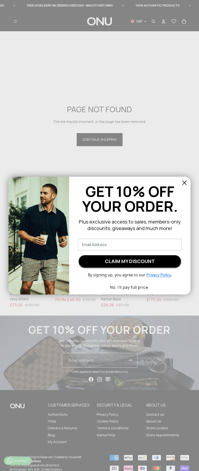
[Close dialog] (184, 183)
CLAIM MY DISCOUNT (130, 261)
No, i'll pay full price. (129, 287)
